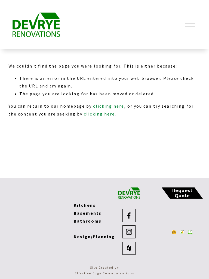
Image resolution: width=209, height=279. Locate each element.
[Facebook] (129, 215)
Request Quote (182, 193)
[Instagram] (129, 231)
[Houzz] (129, 248)
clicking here (108, 106)
